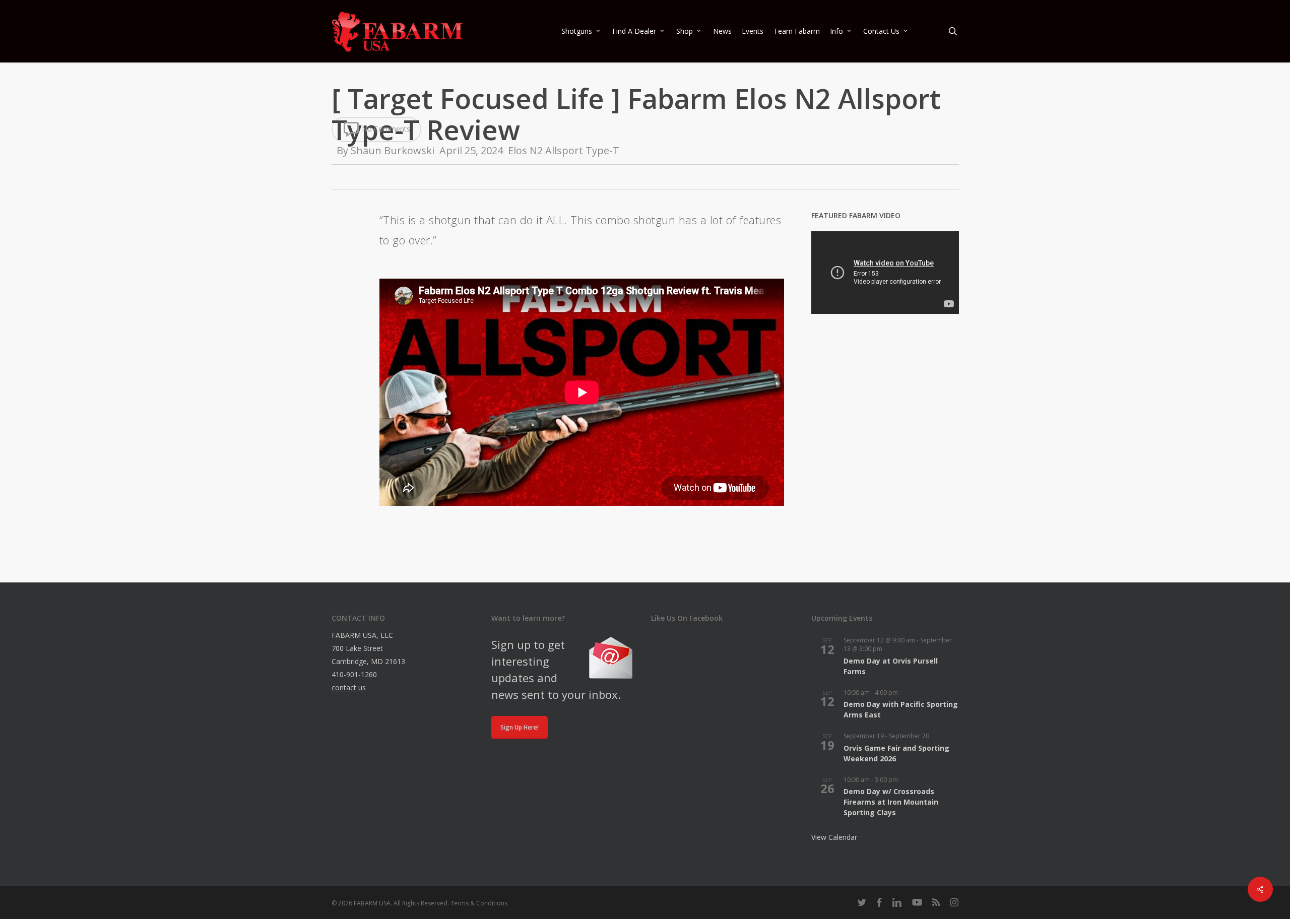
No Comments (385, 129)
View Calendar (834, 837)
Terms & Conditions (478, 903)
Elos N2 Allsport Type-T (563, 150)
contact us (349, 687)
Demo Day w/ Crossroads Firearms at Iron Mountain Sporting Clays (891, 801)
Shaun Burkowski (392, 150)
